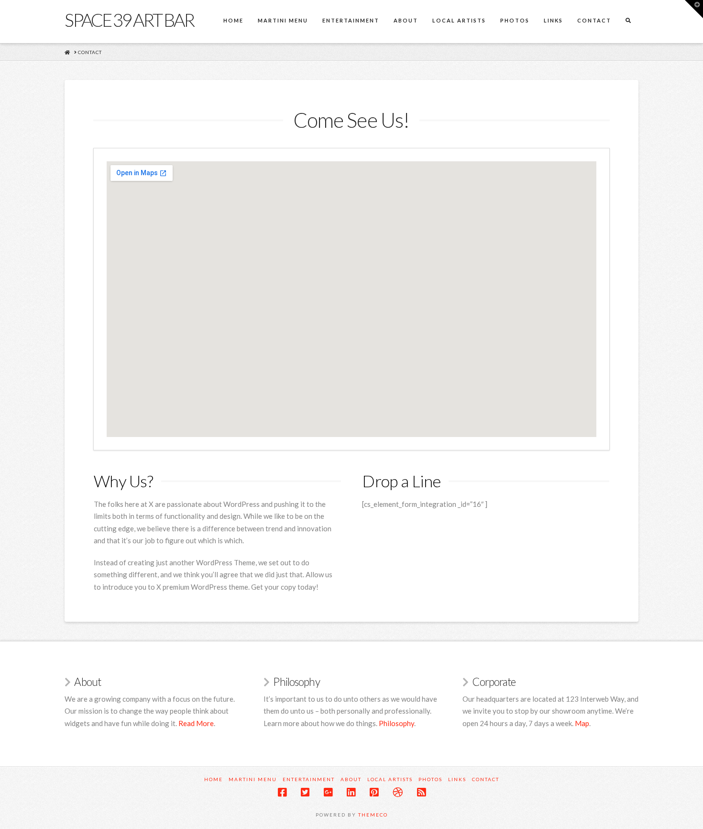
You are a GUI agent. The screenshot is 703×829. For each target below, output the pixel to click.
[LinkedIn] (351, 792)
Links (457, 779)
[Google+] (328, 792)
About (351, 779)
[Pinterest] (374, 792)
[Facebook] (282, 792)
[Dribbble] (398, 792)
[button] (694, 9)
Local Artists (390, 779)
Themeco (373, 815)
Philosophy (396, 723)
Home (213, 779)
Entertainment (309, 779)
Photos (430, 779)
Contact (485, 779)
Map (582, 723)
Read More (196, 723)
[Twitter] (305, 792)
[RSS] (421, 792)
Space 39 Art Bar (129, 20)
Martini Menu (253, 779)
